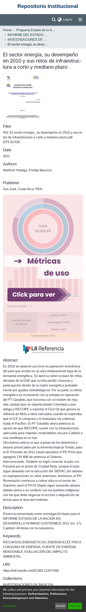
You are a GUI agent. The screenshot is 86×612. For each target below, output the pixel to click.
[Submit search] (53, 19)
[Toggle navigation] (80, 20)
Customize (9, 605)
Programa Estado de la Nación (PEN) (36, 30)
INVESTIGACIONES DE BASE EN (28, 39)
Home (7, 30)
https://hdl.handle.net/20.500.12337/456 (31, 570)
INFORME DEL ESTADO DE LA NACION (28, 35)
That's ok (75, 605)
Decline (60, 605)
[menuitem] (59, 19)
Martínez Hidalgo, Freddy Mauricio (27, 170)
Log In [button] (67, 19)
